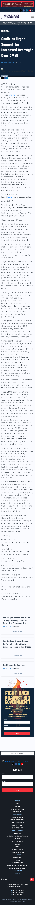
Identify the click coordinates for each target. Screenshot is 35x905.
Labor (17, 847)
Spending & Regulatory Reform (17, 836)
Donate (17, 873)
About (17, 801)
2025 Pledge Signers (17, 820)
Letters (17, 860)
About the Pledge (17, 825)
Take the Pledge (17, 828)
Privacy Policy (28, 899)
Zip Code (6, 725)
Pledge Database (17, 817)
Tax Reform (17, 833)
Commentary (5, 31)
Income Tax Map (17, 863)
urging (12, 95)
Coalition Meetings (17, 809)
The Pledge (17, 814)
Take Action (17, 871)
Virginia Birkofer (7, 63)
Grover (17, 806)
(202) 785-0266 (19, 890)
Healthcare (17, 839)
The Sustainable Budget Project (18, 865)
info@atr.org (17, 895)
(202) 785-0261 (19, 892)
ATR (17, 804)
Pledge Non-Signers (17, 822)
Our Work (17, 855)
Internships (17, 812)
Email (6, 719)
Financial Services (17, 852)
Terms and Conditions (18, 902)
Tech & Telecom (17, 841)
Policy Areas (17, 830)
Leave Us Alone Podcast (17, 868)
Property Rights (17, 849)
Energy (17, 844)
